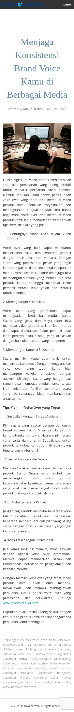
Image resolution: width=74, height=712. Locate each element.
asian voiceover (59, 640)
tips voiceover (42, 659)
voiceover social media (52, 677)
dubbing (30, 649)
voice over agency (34, 663)
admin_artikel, (34, 109)
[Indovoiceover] (22, 3)
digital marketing (59, 644)
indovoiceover (45, 654)
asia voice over (36, 640)
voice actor (11, 663)
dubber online (12, 649)
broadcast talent (14, 644)
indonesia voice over (18, 654)
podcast (24, 659)
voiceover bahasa (58, 668)
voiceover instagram (54, 673)
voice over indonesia (30, 668)
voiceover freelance (18, 673)
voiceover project (16, 677)
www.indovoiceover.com (19, 687)
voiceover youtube (16, 682)
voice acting (62, 659)
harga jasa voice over (54, 649)
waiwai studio (60, 682)
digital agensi (37, 644)
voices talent (40, 682)
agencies (18, 640)
